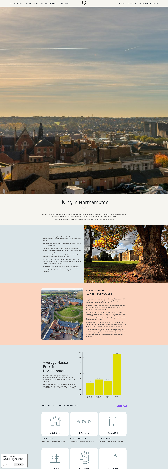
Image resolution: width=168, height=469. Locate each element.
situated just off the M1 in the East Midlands (110, 214)
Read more (15, 460)
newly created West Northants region (102, 219)
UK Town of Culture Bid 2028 (148, 3)
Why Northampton (32, 3)
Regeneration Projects (49, 3)
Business (121, 3)
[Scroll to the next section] (84, 206)
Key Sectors (132, 3)
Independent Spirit (16, 3)
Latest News (65, 3)
